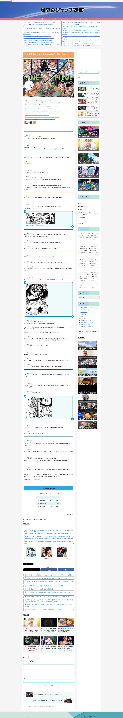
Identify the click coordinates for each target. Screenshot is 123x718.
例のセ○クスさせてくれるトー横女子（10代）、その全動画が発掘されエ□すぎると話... (43, 108)
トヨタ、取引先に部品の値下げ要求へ (33, 113)
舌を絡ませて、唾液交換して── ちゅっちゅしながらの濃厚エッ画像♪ (39, 42)
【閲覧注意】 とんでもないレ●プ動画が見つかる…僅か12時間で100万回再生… (42, 117)
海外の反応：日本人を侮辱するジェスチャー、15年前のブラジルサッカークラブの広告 (81, 30)
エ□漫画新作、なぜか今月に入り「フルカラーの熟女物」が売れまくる (40, 119)
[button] (98, 72)
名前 (24, 678)
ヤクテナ (83, 318)
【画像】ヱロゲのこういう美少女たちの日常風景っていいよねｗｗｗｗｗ (39, 22)
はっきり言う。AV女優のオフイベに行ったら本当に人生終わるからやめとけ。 (42, 106)
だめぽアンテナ (85, 314)
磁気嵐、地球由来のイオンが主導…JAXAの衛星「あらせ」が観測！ (38, 40)
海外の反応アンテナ (86, 324)
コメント (26, 663)
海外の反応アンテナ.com (87, 326)
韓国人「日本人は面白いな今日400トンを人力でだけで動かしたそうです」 (79, 43)
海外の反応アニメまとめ (87, 322)
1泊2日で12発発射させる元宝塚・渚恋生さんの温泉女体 (37, 115)
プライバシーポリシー (27, 716)
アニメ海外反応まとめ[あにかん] (89, 307)
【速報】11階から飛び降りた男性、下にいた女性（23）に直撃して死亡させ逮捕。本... (43, 111)
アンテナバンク (85, 310)
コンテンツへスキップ (6, 1)
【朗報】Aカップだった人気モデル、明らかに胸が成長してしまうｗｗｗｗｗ (41, 100)
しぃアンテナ (84, 312)
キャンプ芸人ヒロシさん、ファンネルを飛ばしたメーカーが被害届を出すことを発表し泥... (44, 102)
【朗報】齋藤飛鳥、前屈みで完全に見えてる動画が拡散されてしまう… (39, 38)
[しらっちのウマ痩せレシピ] (30, 123)
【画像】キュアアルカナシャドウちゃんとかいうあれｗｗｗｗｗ (37, 36)
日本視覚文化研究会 (86, 320)
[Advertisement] (88, 59)
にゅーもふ (83, 316)
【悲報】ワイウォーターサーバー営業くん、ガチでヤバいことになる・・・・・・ (42, 104)
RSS (79, 77)
